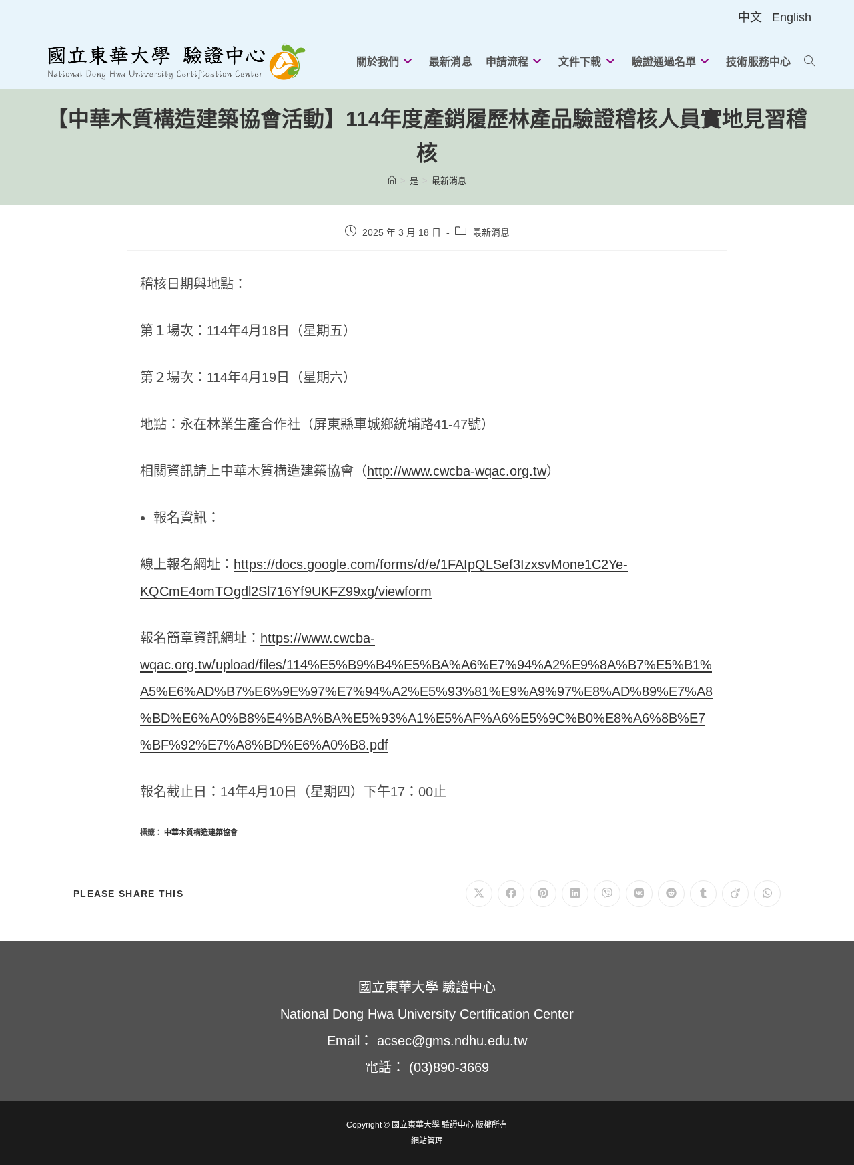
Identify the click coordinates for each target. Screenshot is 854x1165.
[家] (392, 181)
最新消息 (449, 181)
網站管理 (427, 1141)
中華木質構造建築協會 (201, 832)
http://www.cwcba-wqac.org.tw (456, 471)
